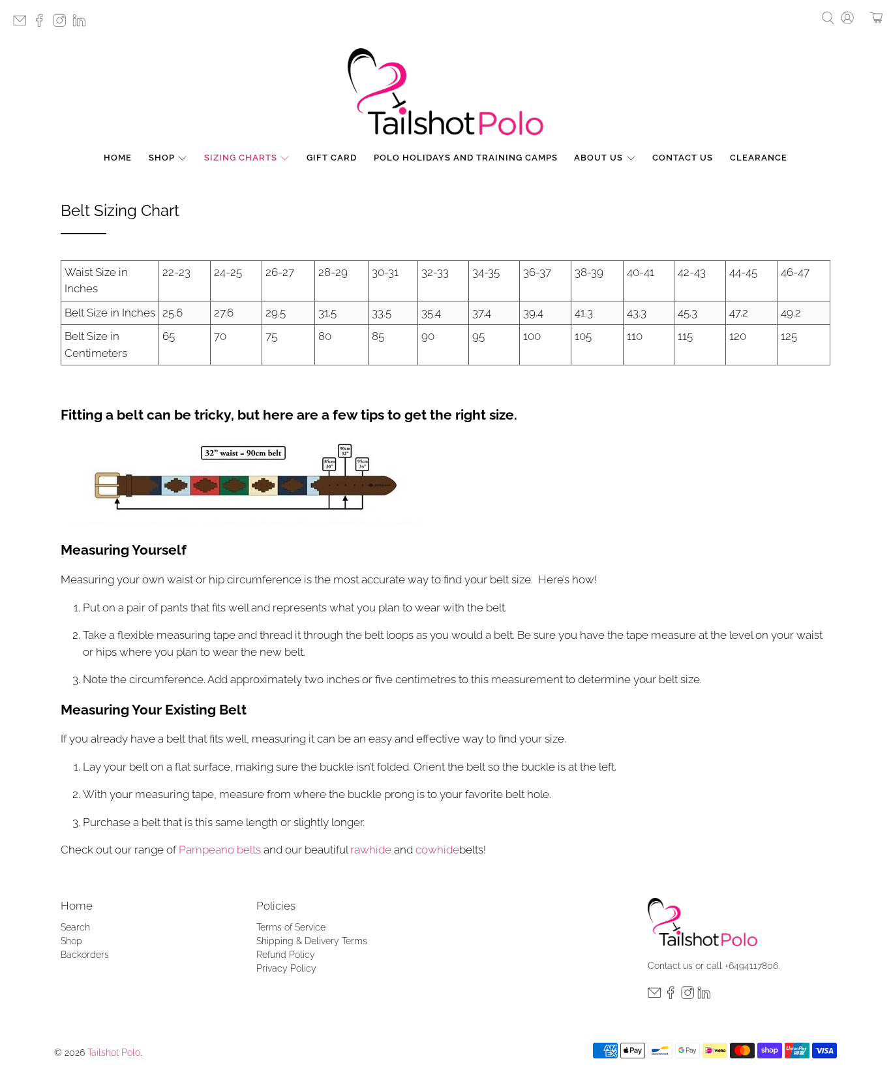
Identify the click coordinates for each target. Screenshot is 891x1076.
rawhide (370, 849)
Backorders (85, 954)
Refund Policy (285, 954)
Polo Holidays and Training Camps (466, 157)
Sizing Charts (240, 157)
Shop (162, 157)
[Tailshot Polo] (445, 91)
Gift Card (332, 157)
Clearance (758, 157)
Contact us (670, 966)
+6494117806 (751, 966)
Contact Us (682, 157)
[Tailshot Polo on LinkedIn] (82, 24)
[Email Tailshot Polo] (23, 24)
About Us (598, 157)
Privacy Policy (286, 968)
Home (118, 157)
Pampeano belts (220, 849)
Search (75, 927)
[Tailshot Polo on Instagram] (62, 24)
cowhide (437, 849)
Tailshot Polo (113, 1052)
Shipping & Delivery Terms (311, 941)
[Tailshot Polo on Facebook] (42, 24)
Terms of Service (290, 927)
